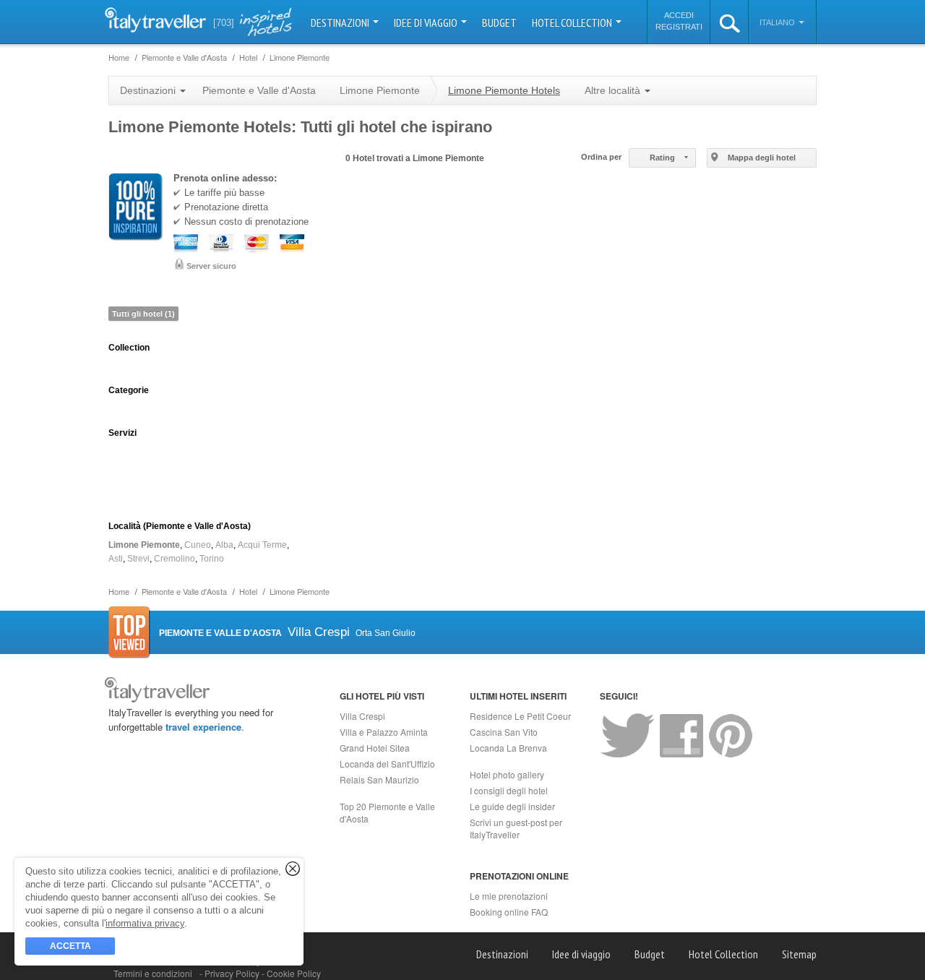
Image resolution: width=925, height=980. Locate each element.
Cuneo (197, 545)
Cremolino (174, 559)
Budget (499, 22)
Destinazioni (341, 22)
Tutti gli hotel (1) (143, 313)
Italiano (778, 22)
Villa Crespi (362, 716)
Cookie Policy (294, 973)
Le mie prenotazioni (509, 896)
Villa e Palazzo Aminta (384, 732)
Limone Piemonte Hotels (504, 90)
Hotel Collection (573, 22)
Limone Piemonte (144, 545)
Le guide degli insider (512, 806)
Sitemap (799, 954)
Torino (211, 559)
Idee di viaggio (427, 22)
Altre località (614, 90)
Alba (224, 545)
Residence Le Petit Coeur (520, 716)
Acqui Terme (262, 545)
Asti (115, 559)
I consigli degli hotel (509, 790)
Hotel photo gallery (507, 774)
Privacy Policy (233, 973)
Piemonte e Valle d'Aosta (259, 90)
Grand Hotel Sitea (375, 748)
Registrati (678, 26)
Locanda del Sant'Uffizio (387, 763)
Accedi (679, 15)
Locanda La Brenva (508, 748)
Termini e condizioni (152, 973)
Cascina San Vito (504, 732)
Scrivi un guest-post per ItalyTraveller (516, 828)
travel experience (203, 727)
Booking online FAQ (509, 912)
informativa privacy (145, 923)
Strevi (138, 559)
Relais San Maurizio (379, 779)
